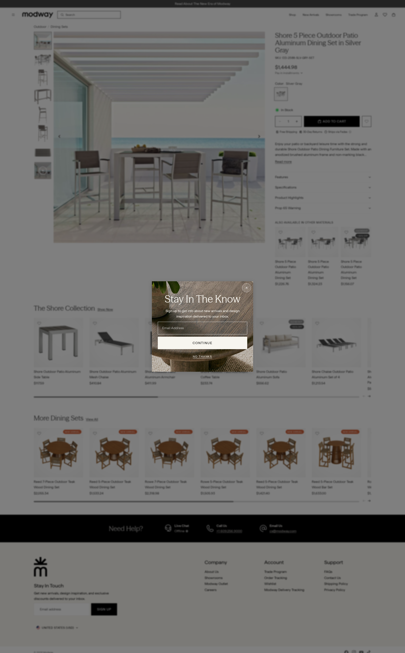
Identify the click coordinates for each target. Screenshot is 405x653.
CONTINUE (203, 343)
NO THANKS (202, 356)
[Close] (246, 288)
